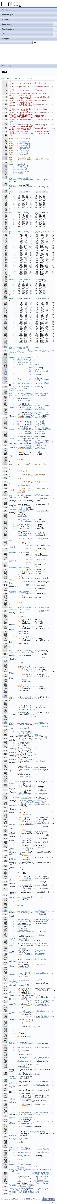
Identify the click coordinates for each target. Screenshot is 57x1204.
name (16, 1166)
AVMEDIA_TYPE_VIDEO (42, 1173)
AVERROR (28, 1126)
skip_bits (25, 506)
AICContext (30, 357)
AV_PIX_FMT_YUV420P (41, 1057)
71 (4, 232)
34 (4, 157)
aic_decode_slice (29, 723)
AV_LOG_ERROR (44, 406)
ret (19, 733)
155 (4, 383)
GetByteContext (20, 925)
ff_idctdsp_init (21, 1061)
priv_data (48, 920)
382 (4, 911)
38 (4, 166)
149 (4, 373)
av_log (21, 406)
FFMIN (35, 735)
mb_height (44, 371)
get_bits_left (24, 519)
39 (4, 168)
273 (4, 651)
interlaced (34, 375)
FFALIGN (23, 944)
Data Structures (8, 29)
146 (4, 368)
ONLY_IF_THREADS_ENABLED (21, 1189)
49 (4, 192)
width (20, 401)
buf (30, 921)
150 (4, 375)
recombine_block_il (31, 651)
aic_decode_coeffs (30, 495)
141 (4, 359)
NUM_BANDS (18, 173)
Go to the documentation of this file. (17, 78)
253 (4, 607)
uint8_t (26, 178)
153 (4, 380)
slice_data (35, 378)
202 (4, 495)
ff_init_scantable (22, 1068)
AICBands (18, 164)
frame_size (28, 399)
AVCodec (13, 1164)
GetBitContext (47, 495)
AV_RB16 (31, 423)
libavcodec (5, 66)
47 (4, 185)
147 (4, 369)
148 (4, 371)
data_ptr (34, 380)
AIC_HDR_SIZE (34, 413)
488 (4, 1147)
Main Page (6, 10)
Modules (5, 19)
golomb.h (24, 149)
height (28, 401)
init (16, 1178)
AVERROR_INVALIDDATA (35, 409)
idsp (31, 363)
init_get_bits (20, 794)
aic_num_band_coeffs (19, 180)
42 (4, 173)
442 (4, 1042)
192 (4, 464)
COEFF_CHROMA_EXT (21, 171)
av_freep (17, 1156)
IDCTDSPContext (20, 363)
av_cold (20, 1042)
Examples (6, 39)
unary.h (23, 154)
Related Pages (7, 15)
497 (4, 1164)
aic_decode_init (17, 1044)
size (43, 395)
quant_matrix (15, 388)
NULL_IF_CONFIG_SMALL (19, 1170)
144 (4, 364)
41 (4, 171)
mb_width (33, 371)
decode (17, 1182)
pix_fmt (24, 1057)
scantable (34, 364)
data (26, 913)
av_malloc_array (40, 1113)
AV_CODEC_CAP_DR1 (40, 1183)
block (46, 383)
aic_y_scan (36, 213)
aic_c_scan (36, 280)
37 (4, 164)
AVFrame (17, 361)
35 (4, 159)
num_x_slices (35, 368)
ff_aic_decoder (25, 1164)
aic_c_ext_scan (38, 299)
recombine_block (30, 607)
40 (4, 169)
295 (4, 697)
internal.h (25, 145)
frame (33, 361)
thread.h (24, 152)
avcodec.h (24, 142)
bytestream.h (26, 144)
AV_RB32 (31, 421)
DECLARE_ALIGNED (21, 383)
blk (32, 733)
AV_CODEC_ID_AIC (40, 1175)
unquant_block (29, 697)
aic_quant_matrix (39, 192)
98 (4, 280)
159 (4, 394)
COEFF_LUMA (18, 166)
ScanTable (18, 364)
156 (4, 387)
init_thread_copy (22, 1187)
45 (4, 178)
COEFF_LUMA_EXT (20, 169)
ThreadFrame (19, 932)
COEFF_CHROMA (19, 168)
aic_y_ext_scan (38, 232)
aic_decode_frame (29, 911)
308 (4, 723)
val (24, 516)
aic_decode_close (17, 1149)
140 (4, 357)
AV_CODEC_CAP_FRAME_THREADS (23, 1185)
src (32, 395)
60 (4, 213)
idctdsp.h (24, 150)
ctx (11, 395)
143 (4, 363)
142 (4, 361)
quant (32, 373)
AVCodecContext (20, 359)
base (51, 611)
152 (4, 378)
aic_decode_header (30, 394)
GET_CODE (30, 545)
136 (4, 347)
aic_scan (13, 349)
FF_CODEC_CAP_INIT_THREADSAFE (24, 1192)
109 (4, 299)
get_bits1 (32, 525)
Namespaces (7, 24)
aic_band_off (15, 187)
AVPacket (43, 914)
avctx (33, 359)
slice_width (35, 369)
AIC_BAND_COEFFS (32, 801)
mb (19, 514)
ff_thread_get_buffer (35, 973)
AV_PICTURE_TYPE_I (18, 939)
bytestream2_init (21, 980)
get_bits (31, 528)
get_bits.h (25, 147)
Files (4, 34)
